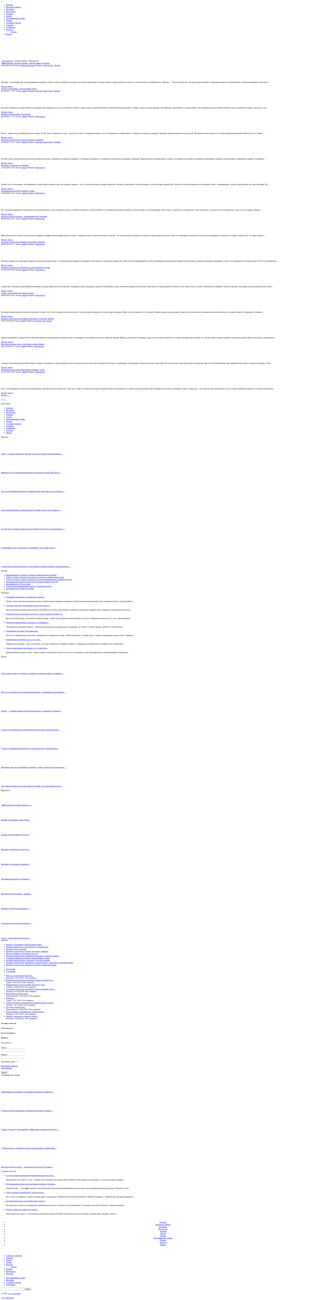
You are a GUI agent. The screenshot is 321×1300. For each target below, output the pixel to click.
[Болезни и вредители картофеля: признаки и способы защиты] (7, 334)
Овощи (9, 21)
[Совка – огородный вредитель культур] (7, 308)
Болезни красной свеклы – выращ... (16, 894)
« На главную (7, 61)
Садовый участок (13, 23)
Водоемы (10, 9)
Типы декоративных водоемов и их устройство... (27, 648)
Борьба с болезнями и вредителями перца (18, 89)
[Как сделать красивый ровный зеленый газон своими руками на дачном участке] (7, 1107)
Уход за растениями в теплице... (19, 976)
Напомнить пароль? (9, 1066)
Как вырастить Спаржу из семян (20, 588)
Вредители (10, 12)
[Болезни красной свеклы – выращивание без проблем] (7, 232)
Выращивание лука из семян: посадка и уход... (26, 985)
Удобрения (10, 27)
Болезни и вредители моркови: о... (15, 908)
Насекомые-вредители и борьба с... (16, 879)
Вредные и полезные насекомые (15, 165)
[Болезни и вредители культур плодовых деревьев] (7, 155)
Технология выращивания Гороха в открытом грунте (29, 586)
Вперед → (5, 395)
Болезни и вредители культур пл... (15, 849)
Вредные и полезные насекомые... (15, 864)
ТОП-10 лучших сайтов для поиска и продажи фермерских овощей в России (39, 579)
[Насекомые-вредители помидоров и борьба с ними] (7, 385)
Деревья (9, 14)
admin (24, 91)
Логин (4, 1048)
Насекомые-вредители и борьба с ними (17, 191)
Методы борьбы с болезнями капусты (22, 954)
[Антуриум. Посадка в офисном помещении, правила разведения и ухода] (7, 726)
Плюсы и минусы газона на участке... (22, 1209)
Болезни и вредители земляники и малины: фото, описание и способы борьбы (39, 963)
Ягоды (14, 32)
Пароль (4, 1054)
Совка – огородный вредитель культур (17, 293)
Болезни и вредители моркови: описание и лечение (23, 242)
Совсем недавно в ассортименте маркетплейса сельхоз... (30, 1003)
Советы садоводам (14, 1256)
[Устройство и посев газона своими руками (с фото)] (7, 1144)
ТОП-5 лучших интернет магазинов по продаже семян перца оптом (35, 577)
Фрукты (9, 30)
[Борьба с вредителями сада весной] (7, 129)
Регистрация (6, 1068)
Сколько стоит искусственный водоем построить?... (28, 605)
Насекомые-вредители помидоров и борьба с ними (23, 370)
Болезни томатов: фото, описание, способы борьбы (28, 960)
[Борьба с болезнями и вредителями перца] (7, 104)
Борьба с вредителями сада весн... (15, 835)
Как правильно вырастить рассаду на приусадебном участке (32, 582)
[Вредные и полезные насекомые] (7, 181)
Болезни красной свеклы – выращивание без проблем (24, 216)
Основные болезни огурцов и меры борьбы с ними (28, 958)
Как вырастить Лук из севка (18, 584)
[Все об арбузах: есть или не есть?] (7, 450)
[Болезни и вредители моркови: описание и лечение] (7, 257)
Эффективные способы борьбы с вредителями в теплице (25, 63)
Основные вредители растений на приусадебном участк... (31, 989)
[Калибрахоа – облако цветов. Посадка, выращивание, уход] (7, 782)
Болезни (9, 5)
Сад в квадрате (14, 1293)
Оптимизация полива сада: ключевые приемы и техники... (31, 1184)
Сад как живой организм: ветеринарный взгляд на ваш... (30, 1175)
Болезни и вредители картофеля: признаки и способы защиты (27, 319)
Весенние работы (13, 7)
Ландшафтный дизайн (15, 18)
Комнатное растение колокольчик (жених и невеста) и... (30, 980)
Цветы (9, 34)
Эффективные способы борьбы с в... (16, 805)
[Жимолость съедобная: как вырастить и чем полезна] (7, 525)
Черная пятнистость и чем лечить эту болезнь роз (27, 947)
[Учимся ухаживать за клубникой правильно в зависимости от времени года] (7, 488)
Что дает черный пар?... (16, 1007)
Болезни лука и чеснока (16, 949)
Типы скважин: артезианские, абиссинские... (25, 1012)
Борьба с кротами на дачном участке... (22, 1016)
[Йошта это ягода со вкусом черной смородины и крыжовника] (7, 506)
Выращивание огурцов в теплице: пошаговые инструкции (31, 575)
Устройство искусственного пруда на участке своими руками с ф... (34, 614)
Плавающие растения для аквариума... (22, 631)
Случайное (10, 971)
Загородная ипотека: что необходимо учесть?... (26, 1201)
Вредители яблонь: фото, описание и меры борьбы (22, 344)
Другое (57, 65)
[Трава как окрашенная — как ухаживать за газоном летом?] (7, 1163)
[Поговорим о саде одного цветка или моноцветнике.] (7, 745)
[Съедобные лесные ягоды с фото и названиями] (7, 544)
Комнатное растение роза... (17, 994)
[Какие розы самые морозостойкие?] (7, 688)
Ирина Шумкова (28, 65)
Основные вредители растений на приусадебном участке (25, 267)
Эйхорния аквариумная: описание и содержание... (27, 623)
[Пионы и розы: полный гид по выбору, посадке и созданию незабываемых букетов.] (7, 670)
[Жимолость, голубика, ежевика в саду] (7, 469)
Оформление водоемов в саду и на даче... (23, 640)
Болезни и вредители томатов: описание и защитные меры (31, 965)
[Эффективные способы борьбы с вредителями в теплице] (7, 78)
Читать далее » (7, 86)
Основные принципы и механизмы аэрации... (25, 597)
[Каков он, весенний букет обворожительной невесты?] (7, 763)
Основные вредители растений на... (16, 923)
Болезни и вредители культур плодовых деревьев (22, 140)
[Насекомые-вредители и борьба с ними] (7, 206)
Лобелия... (10, 998)
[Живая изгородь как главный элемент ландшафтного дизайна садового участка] (7, 1126)
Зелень (9, 16)
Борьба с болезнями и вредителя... (15, 820)
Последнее (10, 969)
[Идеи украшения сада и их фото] (7, 1088)
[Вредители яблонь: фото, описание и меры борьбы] (7, 359)
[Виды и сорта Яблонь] (7, 563)
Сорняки (10, 25)
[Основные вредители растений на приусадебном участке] (7, 283)
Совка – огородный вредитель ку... (16, 938)
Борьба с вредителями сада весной (15, 114)
